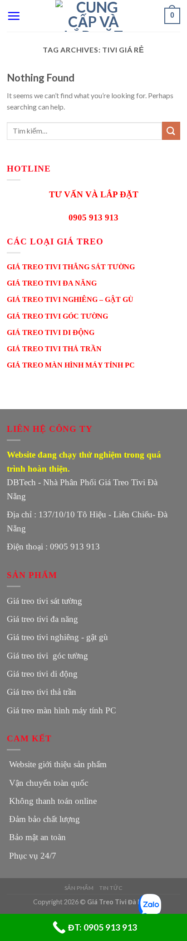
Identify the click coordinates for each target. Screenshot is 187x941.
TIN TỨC (111, 887)
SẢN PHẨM (79, 887)
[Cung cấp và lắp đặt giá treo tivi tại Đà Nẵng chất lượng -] (93, 16)
